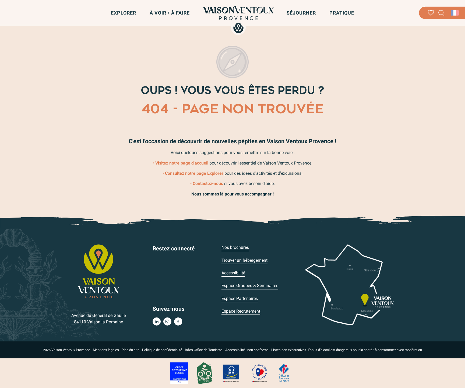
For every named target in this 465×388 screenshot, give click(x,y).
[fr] (455, 13)
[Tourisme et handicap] (231, 372)
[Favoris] (431, 13)
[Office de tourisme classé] (179, 372)
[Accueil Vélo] (204, 372)
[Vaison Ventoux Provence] (238, 19)
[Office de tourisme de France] (284, 372)
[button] (441, 13)
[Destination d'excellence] (259, 372)
